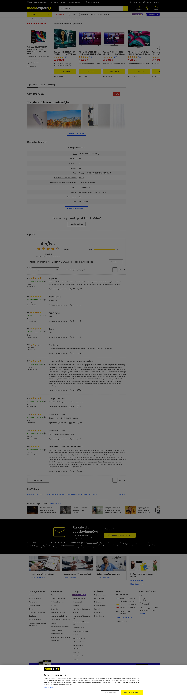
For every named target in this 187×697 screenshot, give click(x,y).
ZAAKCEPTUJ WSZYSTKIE (132, 693)
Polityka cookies (48, 687)
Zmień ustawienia (110, 693)
